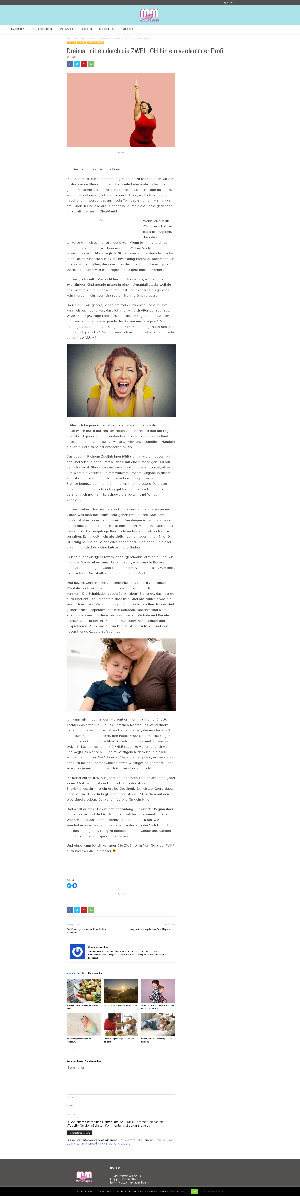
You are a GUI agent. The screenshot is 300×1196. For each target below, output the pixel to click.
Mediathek (128, 29)
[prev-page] (68, 1048)
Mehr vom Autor (96, 973)
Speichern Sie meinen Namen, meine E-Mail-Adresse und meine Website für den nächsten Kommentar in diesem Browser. (115, 1123)
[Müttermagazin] (150, 15)
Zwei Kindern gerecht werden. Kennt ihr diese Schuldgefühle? (86, 931)
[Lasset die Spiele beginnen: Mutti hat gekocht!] (121, 1024)
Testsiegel (86, 29)
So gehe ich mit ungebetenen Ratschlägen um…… (152, 929)
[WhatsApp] (91, 64)
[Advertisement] (121, 158)
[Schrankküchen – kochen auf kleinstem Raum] (84, 991)
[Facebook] (70, 64)
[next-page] (73, 1048)
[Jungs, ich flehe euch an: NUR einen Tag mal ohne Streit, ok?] (158, 991)
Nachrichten (17, 29)
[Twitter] (77, 64)
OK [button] (194, 1192)
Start (68, 38)
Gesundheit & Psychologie (95, 43)
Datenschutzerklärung (211, 1191)
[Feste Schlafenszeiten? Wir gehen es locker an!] (158, 1024)
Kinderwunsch (67, 29)
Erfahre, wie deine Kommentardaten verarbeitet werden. (119, 1141)
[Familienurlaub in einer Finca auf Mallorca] (121, 991)
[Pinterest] (84, 64)
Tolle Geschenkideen (41, 29)
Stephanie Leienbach (98, 947)
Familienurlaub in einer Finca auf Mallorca (120, 1005)
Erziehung (91, 38)
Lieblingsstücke (107, 29)
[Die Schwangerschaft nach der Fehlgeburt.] (84, 1024)
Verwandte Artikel (76, 973)
